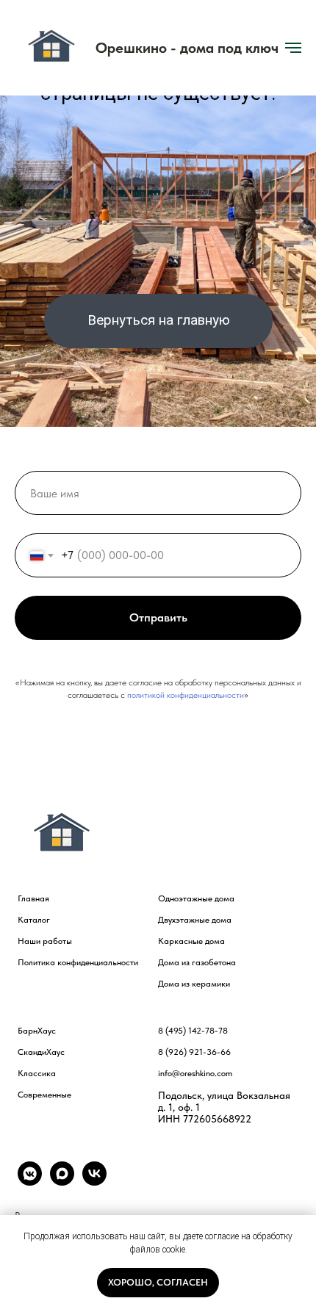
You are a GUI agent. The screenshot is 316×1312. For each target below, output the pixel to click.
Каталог (34, 920)
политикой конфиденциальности (185, 695)
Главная (33, 898)
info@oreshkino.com (195, 1073)
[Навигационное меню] (293, 48)
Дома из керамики (194, 983)
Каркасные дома (191, 941)
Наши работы (45, 941)
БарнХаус (37, 1031)
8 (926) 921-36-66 (194, 1052)
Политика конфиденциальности (78, 962)
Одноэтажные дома (196, 898)
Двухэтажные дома (194, 920)
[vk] (94, 1181)
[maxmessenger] (62, 1181)
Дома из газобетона (197, 962)
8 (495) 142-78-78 (193, 1031)
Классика (37, 1073)
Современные (44, 1094)
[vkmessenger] (30, 1181)
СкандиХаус (41, 1052)
